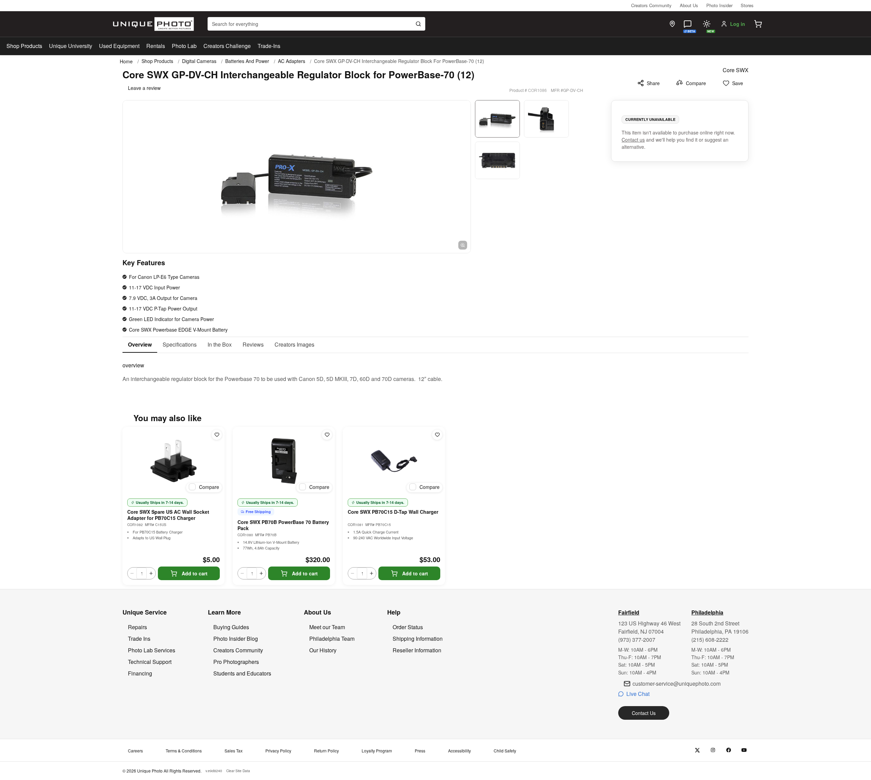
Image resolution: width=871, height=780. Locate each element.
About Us (689, 5)
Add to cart (195, 573)
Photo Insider (719, 5)
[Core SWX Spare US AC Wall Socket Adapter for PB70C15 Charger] (173, 461)
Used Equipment (119, 46)
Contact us (633, 139)
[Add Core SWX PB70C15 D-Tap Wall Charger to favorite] (437, 435)
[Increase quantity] (151, 573)
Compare (696, 83)
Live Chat (638, 694)
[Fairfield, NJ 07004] (672, 24)
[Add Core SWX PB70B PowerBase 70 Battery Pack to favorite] (327, 435)
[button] (758, 24)
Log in (737, 23)
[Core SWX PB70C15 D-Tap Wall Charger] (394, 461)
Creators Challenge (227, 46)
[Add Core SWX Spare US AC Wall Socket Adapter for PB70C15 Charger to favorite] (217, 435)
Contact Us (644, 713)
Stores (747, 5)
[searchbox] (316, 24)
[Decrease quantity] (132, 573)
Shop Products (24, 46)
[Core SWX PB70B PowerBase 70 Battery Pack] (284, 461)
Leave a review (144, 87)
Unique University (70, 46)
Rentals (155, 46)
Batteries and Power (247, 61)
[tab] (139, 345)
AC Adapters (291, 61)
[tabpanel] (435, 368)
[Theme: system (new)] (707, 24)
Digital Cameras (199, 61)
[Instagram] (713, 750)
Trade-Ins (269, 46)
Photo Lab (184, 46)
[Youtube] (744, 750)
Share (653, 83)
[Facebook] (728, 750)
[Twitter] (697, 750)
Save (737, 83)
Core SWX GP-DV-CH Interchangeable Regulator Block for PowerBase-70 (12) (399, 61)
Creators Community (651, 5)
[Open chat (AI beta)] (688, 24)
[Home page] (152, 24)
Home (126, 61)
